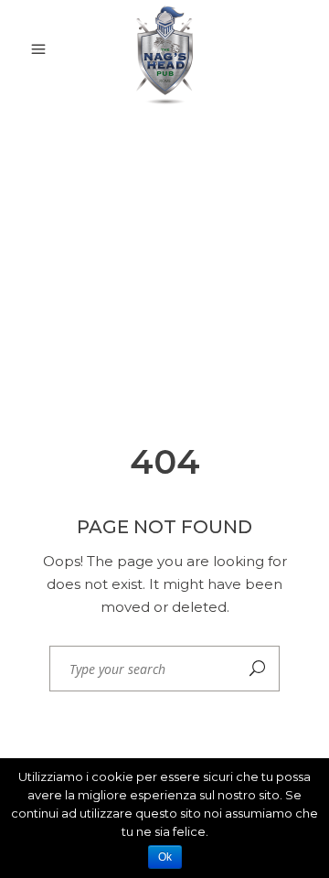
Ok (165, 857)
